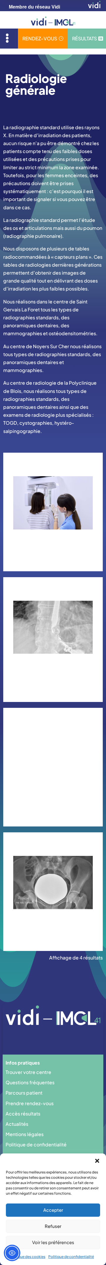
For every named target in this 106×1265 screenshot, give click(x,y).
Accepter (53, 1210)
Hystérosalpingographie (53, 797)
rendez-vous (42, 38)
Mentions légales (25, 1134)
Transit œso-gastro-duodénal (53, 669)
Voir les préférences (53, 1242)
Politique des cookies (27, 1256)
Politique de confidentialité (71, 1256)
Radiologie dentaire (53, 541)
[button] (97, 1161)
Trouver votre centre (28, 1072)
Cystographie (53, 921)
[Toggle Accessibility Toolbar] (12, 1253)
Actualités (17, 1124)
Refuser (53, 1226)
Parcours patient (24, 1093)
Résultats (87, 38)
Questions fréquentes (30, 1082)
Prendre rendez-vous (30, 1103)
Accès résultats (23, 1113)
